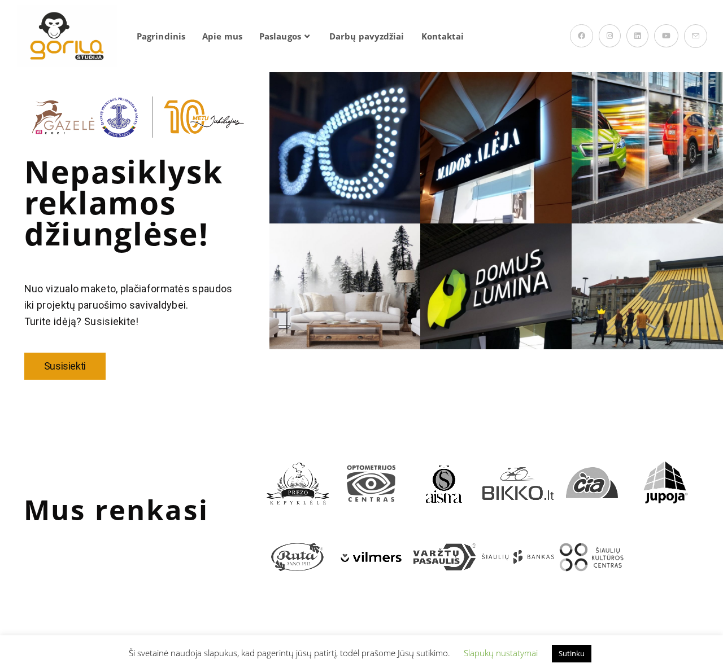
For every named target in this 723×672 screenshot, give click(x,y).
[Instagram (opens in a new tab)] (610, 35)
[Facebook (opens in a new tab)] (581, 35)
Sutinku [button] (572, 653)
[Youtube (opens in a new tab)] (666, 35)
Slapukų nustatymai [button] (501, 652)
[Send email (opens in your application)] (695, 36)
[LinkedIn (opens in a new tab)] (637, 35)
